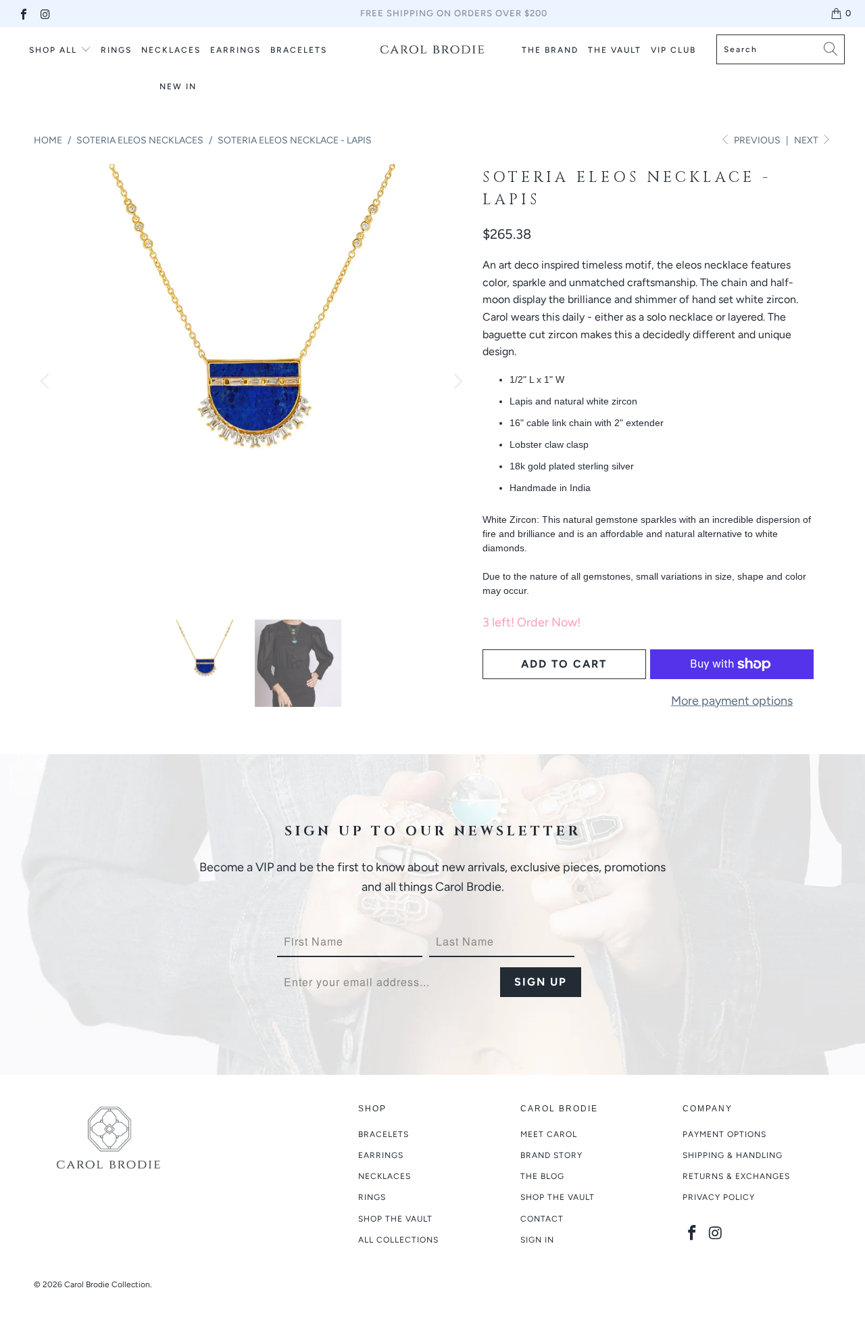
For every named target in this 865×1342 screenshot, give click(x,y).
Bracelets (383, 1134)
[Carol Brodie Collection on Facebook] (23, 13)
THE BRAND (550, 50)
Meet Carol (548, 1134)
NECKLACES (171, 50)
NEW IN (178, 86)
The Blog (542, 1176)
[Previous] (46, 381)
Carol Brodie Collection (107, 1284)
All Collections (398, 1240)
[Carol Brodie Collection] (433, 49)
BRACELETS (298, 50)
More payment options (732, 700)
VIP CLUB (673, 50)
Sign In (537, 1240)
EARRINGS (235, 50)
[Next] (456, 381)
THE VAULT (614, 50)
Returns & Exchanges (736, 1176)
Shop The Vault (557, 1197)
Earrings (380, 1155)
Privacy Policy (719, 1197)
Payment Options (724, 1134)
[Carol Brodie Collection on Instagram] (45, 13)
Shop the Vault (395, 1219)
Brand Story (551, 1155)
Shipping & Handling (733, 1155)
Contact (542, 1219)
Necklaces (384, 1176)
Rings (116, 50)
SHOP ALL (53, 50)
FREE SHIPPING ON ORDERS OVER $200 (453, 13)
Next (807, 140)
